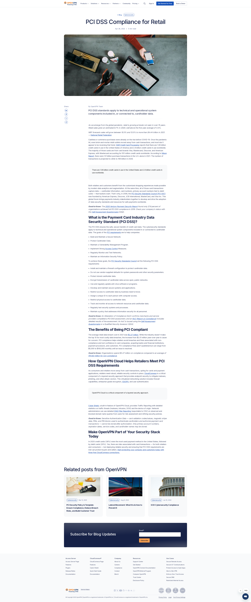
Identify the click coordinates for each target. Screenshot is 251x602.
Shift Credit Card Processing (127, 145)
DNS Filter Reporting (122, 411)
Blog (120, 15)
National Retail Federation (101, 135)
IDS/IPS (125, 382)
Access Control (111, 249)
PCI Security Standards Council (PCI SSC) (148, 194)
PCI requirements (114, 232)
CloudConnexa (150, 373)
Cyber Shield (93, 406)
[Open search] (144, 3)
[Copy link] (66, 122)
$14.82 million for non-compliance (102, 356)
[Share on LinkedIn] (66, 110)
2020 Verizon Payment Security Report (121, 206)
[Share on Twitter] (66, 118)
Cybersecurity (129, 15)
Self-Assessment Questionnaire (105, 212)
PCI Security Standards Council (124, 261)
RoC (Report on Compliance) (144, 319)
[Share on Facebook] (66, 114)
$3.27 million (133, 335)
